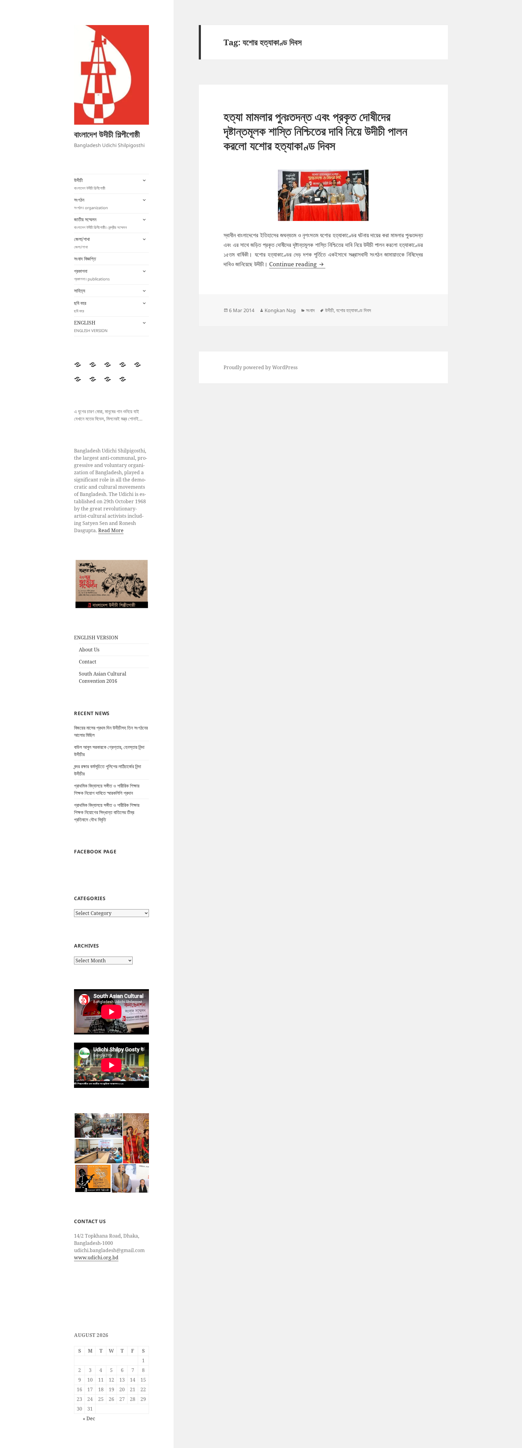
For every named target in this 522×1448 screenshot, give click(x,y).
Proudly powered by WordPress (261, 367)
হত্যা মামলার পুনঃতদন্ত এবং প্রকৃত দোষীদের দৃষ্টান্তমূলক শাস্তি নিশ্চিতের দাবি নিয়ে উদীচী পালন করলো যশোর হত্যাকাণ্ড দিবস (315, 130)
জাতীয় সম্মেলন (100, 223)
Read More (111, 530)
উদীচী (89, 184)
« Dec (89, 1418)
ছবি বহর (80, 307)
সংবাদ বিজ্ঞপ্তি (85, 258)
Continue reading (297, 264)
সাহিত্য (79, 290)
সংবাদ (310, 310)
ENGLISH (91, 326)
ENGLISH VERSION (96, 637)
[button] (98, 1125)
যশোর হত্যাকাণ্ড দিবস (353, 310)
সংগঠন (91, 203)
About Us (89, 649)
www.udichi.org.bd (96, 1257)
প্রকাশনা (92, 275)
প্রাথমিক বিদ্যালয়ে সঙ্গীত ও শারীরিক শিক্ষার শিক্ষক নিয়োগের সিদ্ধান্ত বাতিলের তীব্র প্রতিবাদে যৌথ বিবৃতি (106, 812)
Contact (87, 661)
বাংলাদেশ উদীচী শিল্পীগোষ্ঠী (107, 134)
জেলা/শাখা (82, 243)
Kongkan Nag (280, 310)
